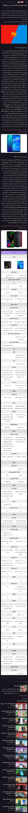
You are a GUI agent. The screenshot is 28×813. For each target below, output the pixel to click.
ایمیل (26, 681)
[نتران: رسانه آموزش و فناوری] (20, 2)
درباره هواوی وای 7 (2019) (21, 48)
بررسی (7, 22)
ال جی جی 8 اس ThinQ (7, 252)
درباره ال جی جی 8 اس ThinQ (20, 157)
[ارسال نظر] (2, 677)
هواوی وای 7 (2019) (20, 252)
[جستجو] (3, 2)
